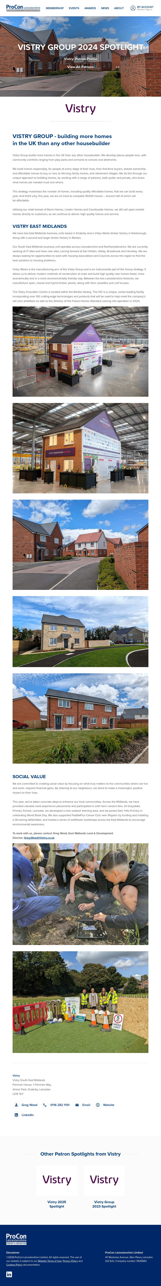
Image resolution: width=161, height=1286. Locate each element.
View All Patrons (80, 66)
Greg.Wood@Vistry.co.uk (39, 838)
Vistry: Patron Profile (80, 58)
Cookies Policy (14, 1264)
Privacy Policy (70, 1261)
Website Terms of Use (49, 1261)
